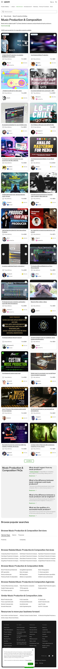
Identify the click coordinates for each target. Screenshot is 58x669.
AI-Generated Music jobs (26, 601)
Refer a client (33, 641)
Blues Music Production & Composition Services (29, 558)
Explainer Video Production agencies (47, 585)
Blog (31, 636)
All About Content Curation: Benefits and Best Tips (29, 615)
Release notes (33, 645)
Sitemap (41, 663)
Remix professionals (6, 574)
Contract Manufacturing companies (10, 585)
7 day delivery (36, 93)
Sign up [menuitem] (52, 2)
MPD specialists (5, 572)
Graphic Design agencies (7, 588)
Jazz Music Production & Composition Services (29, 556)
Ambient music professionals (45, 576)
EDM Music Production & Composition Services (29, 554)
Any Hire (6, 641)
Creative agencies (24, 590)
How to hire (6, 627)
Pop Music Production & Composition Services (47, 558)
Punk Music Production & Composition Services (29, 560)
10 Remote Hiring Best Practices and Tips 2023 (47, 615)
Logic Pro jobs (41, 604)
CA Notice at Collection (40, 660)
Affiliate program (33, 638)
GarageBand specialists (26, 569)
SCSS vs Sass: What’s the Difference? (10, 618)
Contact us (45, 641)
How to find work (21, 627)
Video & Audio (7, 16)
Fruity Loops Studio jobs (7, 601)
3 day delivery (36, 59)
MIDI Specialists (24, 574)
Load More (29, 461)
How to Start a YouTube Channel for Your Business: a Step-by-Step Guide (10, 615)
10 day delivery (37, 127)
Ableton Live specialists (26, 576)
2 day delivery (8, 163)
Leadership (45, 629)
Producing (3, 539)
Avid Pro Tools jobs (43, 606)
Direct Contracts (8, 645)
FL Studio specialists (43, 572)
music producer (34, 471)
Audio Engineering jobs (25, 606)
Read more (32, 476)
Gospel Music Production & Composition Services (47, 560)
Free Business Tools (34, 643)
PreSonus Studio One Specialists (9, 576)
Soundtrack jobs (24, 604)
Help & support (33, 627)
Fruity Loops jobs (24, 599)
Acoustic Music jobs (6, 606)
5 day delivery (8, 59)
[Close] (33, 650)
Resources (32, 634)
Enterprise (6, 636)
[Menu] (2, 2)
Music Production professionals (9, 569)
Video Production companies (27, 585)
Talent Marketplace (8, 629)
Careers (44, 634)
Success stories (33, 629)
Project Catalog (5, 6)
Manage (30, 663)
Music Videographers (43, 569)
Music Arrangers (24, 572)
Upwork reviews (33, 632)
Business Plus (7, 638)
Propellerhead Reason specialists (46, 574)
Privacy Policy (28, 660)
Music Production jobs (6, 599)
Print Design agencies (6, 590)
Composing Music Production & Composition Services (10, 554)
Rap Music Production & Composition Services (47, 554)
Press (43, 638)
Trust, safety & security (47, 643)
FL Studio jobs (41, 599)
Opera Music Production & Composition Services (10, 558)
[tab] (5, 535)
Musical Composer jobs (7, 604)
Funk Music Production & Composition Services (10, 556)
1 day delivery (36, 163)
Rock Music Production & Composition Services (47, 556)
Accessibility (35, 663)
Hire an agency (7, 634)
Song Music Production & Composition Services (10, 560)
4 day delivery (36, 198)
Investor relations (46, 632)
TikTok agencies (24, 588)
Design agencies (42, 588)
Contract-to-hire (8, 643)
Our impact (45, 636)
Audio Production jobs (43, 601)
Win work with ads (21, 640)
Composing (23, 539)
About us (44, 627)
